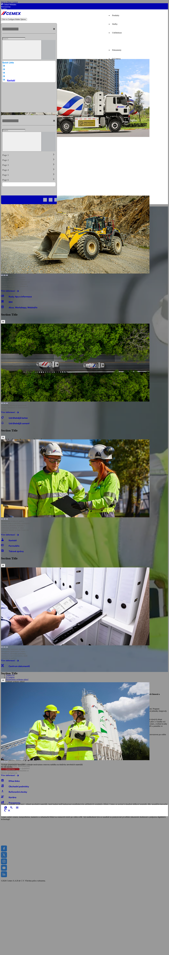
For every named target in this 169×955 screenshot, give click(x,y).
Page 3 (29, 165)
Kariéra (4, 9)
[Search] (21, 50)
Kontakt (11, 80)
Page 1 (29, 155)
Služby (115, 24)
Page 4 (29, 169)
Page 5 (29, 174)
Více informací (8, 291)
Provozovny (6, 7)
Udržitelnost (117, 33)
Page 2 (29, 160)
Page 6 (29, 179)
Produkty (115, 15)
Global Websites (9, 4)
